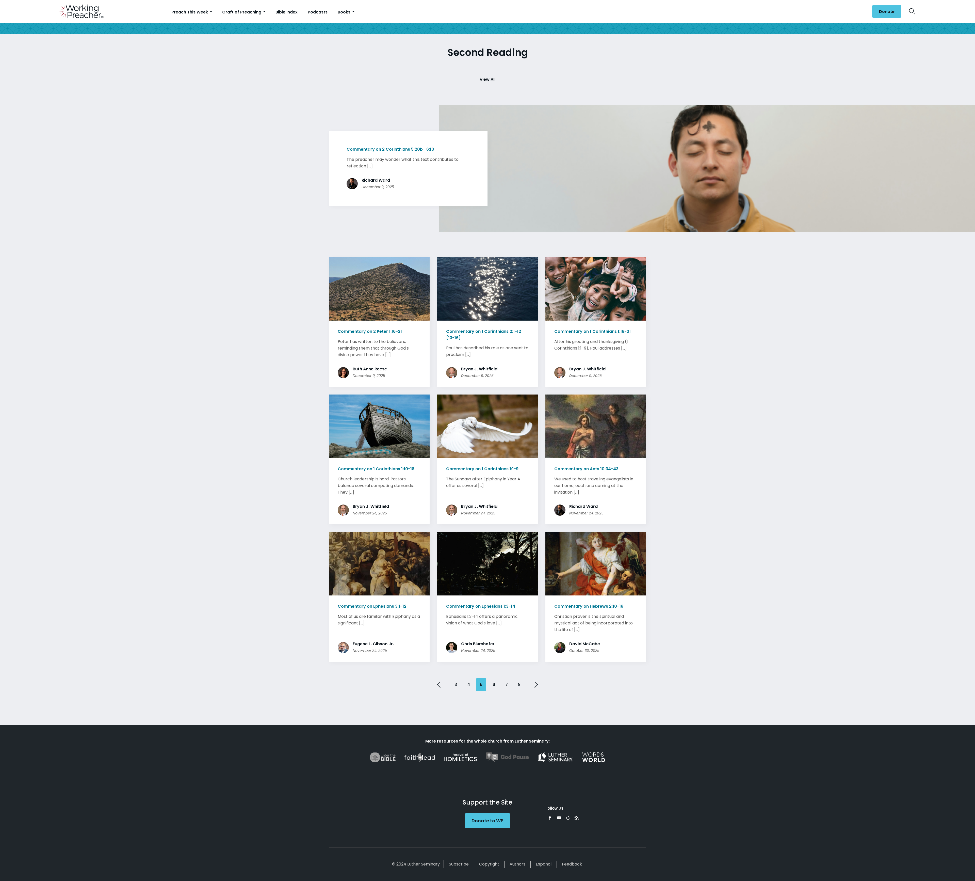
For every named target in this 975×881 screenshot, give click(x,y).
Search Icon (912, 11)
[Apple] (568, 818)
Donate (887, 11)
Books (344, 12)
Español (543, 864)
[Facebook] (550, 818)
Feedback (572, 864)
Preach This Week (190, 12)
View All (487, 79)
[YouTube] (559, 818)
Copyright (489, 864)
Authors (517, 864)
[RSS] (576, 818)
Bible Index (286, 12)
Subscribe (459, 864)
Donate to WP (487, 820)
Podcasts (318, 12)
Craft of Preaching (242, 12)
